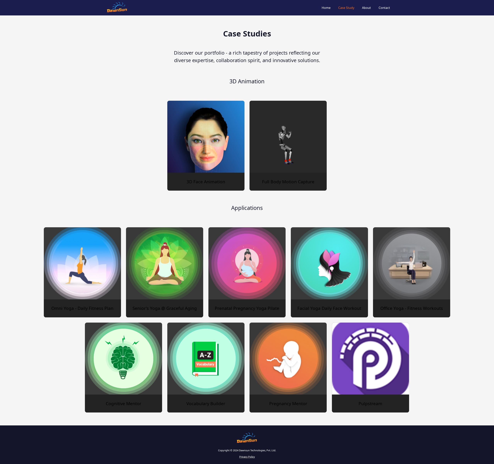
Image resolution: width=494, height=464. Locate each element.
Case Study (346, 8)
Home (326, 8)
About (366, 8)
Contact (384, 8)
